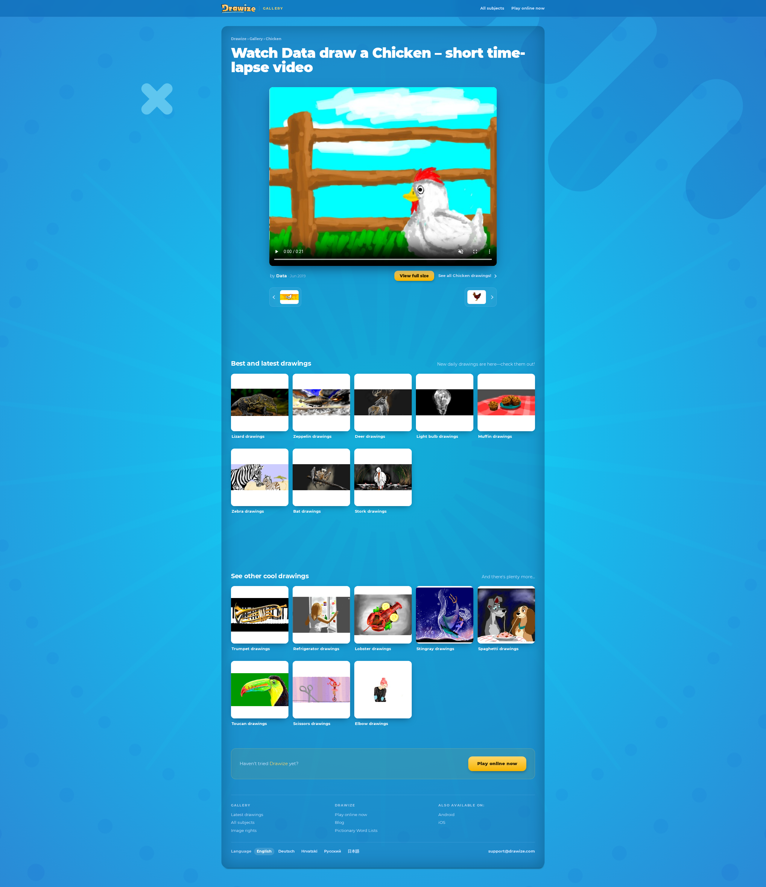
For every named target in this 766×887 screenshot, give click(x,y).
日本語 (353, 851)
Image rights (244, 830)
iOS (441, 822)
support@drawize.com (511, 851)
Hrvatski (309, 851)
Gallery (256, 39)
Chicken (273, 39)
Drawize (239, 39)
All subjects (492, 8)
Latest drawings (247, 814)
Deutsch (286, 851)
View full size (414, 275)
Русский (332, 851)
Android (446, 814)
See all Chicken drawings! (464, 275)
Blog (339, 822)
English (264, 851)
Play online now (528, 8)
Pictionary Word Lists (356, 830)
